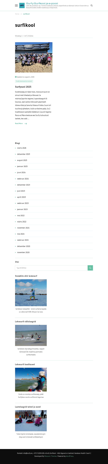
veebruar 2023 (23, 203)
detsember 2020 (23, 246)
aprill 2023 (21, 197)
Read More (19, 123)
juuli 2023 (21, 191)
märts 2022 (21, 221)
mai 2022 (20, 215)
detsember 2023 (23, 185)
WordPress (69, 456)
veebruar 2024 (23, 179)
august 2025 (22, 160)
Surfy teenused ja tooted (24, 81)
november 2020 (23, 252)
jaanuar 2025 (22, 166)
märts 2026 (21, 148)
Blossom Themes (50, 456)
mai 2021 (20, 234)
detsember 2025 (23, 154)
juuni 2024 (21, 172)
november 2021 (23, 228)
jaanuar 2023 (22, 209)
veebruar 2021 (23, 240)
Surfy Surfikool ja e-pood (42, 3)
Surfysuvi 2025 (23, 86)
